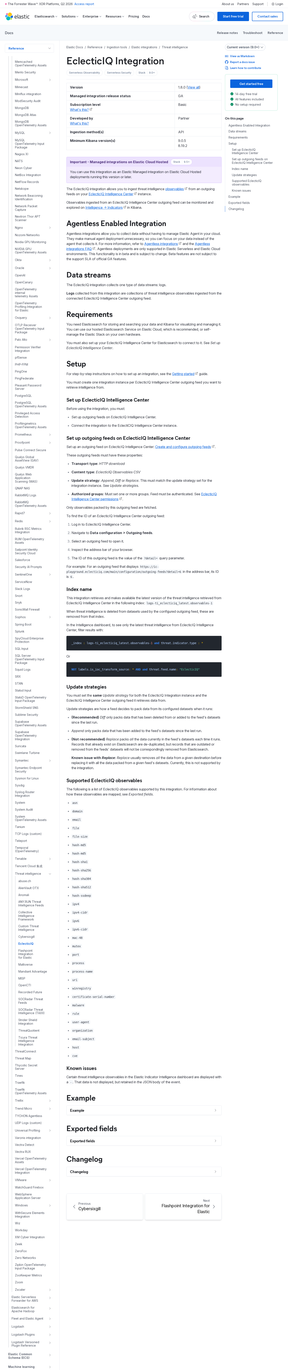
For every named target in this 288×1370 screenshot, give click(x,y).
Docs (146, 16)
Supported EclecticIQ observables (104, 780)
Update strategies (86, 686)
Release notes (227, 32)
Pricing (133, 16)
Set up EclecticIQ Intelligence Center (107, 399)
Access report (84, 4)
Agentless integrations (161, 244)
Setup (76, 363)
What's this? (79, 110)
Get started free (251, 83)
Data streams (88, 274)
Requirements (89, 314)
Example (81, 1097)
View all (193, 87)
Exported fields (91, 1128)
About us (228, 4)
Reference (275, 32)
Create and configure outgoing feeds (183, 447)
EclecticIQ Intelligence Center (111, 194)
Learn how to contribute (245, 68)
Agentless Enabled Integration (116, 223)
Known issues (81, 1068)
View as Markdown (242, 56)
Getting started (183, 374)
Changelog (84, 1158)
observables (174, 189)
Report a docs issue (242, 62)
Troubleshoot (252, 32)
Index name (79, 588)
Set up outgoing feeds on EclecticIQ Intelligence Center (128, 437)
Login (279, 4)
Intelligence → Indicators (104, 207)
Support (258, 4)
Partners (243, 4)
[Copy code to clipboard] (215, 643)
